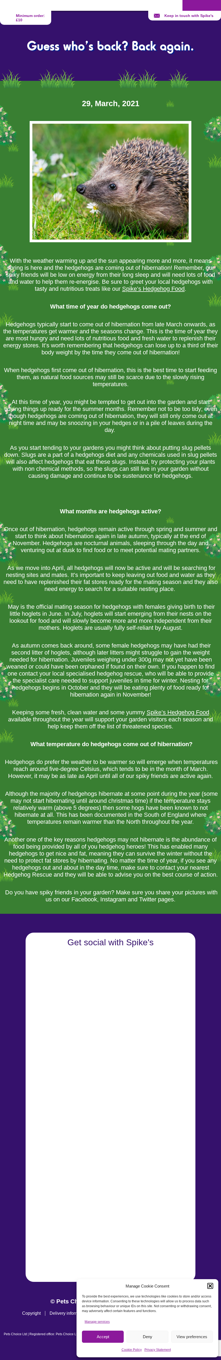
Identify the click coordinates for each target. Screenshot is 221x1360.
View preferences (192, 1336)
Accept (103, 1336)
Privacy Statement (157, 1350)
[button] (210, 1286)
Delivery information (69, 1313)
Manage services (97, 1322)
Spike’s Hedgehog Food (153, 288)
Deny (147, 1336)
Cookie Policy (132, 1350)
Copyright (31, 1313)
